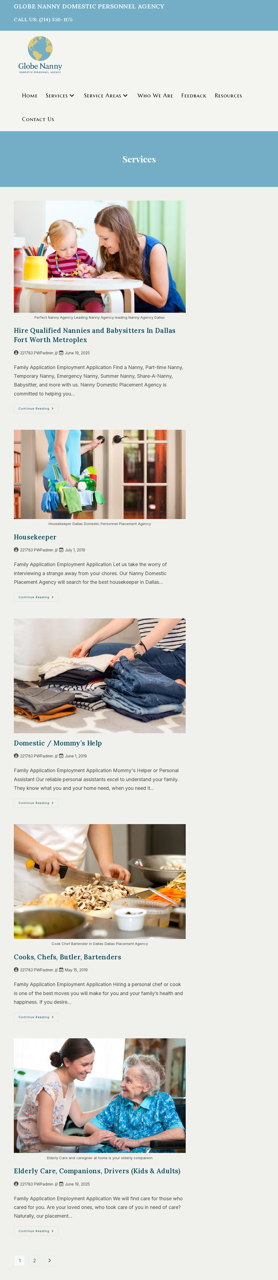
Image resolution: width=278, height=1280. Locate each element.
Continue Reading (38, 409)
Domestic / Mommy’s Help (58, 743)
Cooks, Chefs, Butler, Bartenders (67, 957)
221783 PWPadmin (36, 353)
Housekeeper (35, 537)
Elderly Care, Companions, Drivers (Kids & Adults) (97, 1171)
